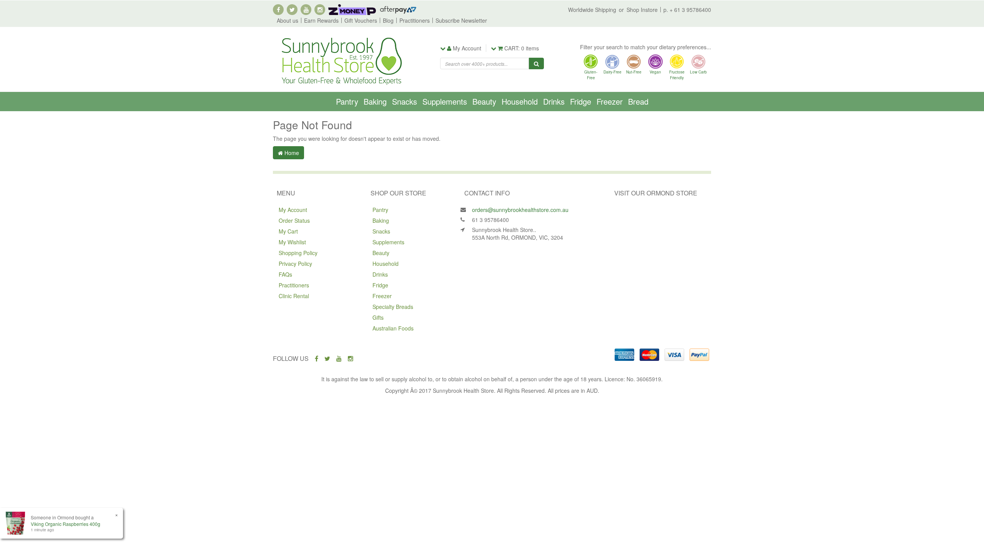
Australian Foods (393, 328)
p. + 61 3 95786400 (687, 9)
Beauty (484, 101)
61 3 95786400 (490, 220)
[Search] (536, 63)
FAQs (285, 274)
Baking (375, 101)
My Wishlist (292, 242)
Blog (388, 20)
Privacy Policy (295, 263)
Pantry (347, 101)
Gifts (378, 317)
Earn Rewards (321, 20)
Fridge (580, 101)
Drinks (554, 101)
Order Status (294, 220)
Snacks (404, 101)
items (521, 48)
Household (520, 101)
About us (287, 20)
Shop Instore (642, 9)
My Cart (288, 231)
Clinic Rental (294, 296)
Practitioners (414, 20)
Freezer (610, 101)
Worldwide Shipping (592, 9)
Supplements (444, 101)
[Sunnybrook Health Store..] (341, 60)
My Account (293, 210)
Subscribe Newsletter (461, 20)
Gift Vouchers (360, 20)
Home (291, 153)
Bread (638, 101)
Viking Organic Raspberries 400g (65, 524)
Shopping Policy (298, 253)
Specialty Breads (392, 306)
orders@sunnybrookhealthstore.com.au (520, 210)
